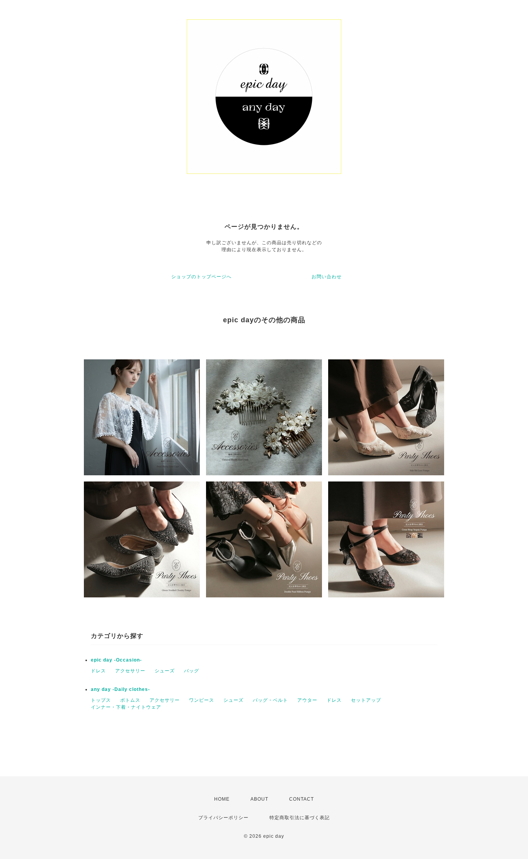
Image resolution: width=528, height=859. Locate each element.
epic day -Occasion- (116, 660)
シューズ (165, 671)
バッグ (191, 671)
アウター (307, 700)
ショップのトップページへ (201, 276)
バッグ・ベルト (270, 700)
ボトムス (130, 700)
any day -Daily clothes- (120, 689)
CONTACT (301, 799)
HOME (222, 799)
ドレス (98, 671)
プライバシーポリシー (223, 817)
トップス (101, 700)
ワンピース (201, 700)
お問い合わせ (327, 276)
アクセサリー (130, 671)
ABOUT (259, 799)
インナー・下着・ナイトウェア (126, 707)
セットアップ (366, 700)
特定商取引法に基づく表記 (299, 817)
